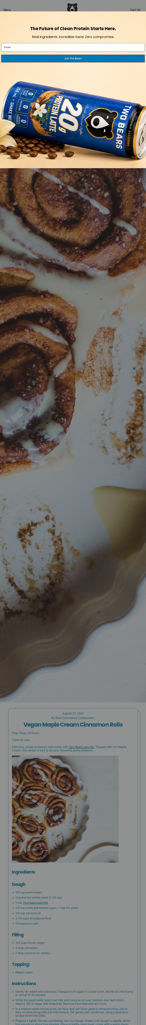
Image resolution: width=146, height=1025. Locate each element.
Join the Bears (73, 58)
